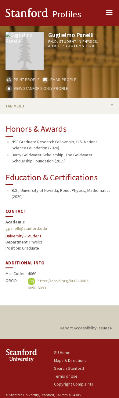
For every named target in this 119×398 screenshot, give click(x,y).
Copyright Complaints (73, 384)
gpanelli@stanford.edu (26, 228)
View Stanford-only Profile (40, 88)
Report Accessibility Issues (85, 328)
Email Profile (62, 79)
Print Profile (26, 79)
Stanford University (29, 355)
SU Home (62, 352)
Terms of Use (66, 376)
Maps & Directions (70, 360)
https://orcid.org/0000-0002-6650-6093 (58, 284)
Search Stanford (69, 368)
